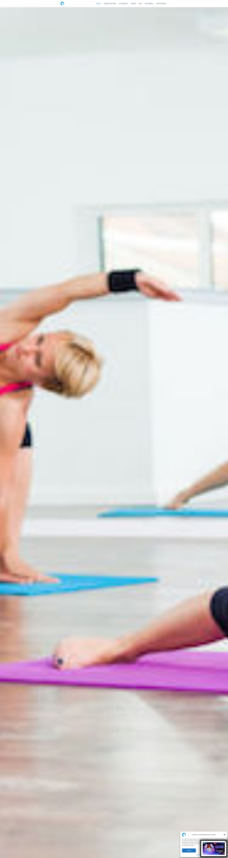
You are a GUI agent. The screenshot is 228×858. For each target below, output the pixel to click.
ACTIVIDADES (123, 4)
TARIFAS (133, 4)
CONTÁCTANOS (161, 4)
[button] (224, 835)
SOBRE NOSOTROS (110, 4)
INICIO (99, 4)
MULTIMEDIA (149, 4)
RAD (140, 4)
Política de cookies (200, 854)
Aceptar (189, 850)
